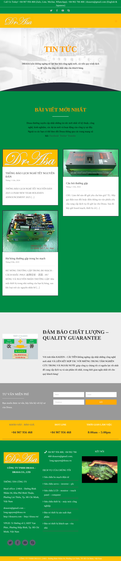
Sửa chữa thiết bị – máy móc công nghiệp (60, 503)
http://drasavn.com (13, 516)
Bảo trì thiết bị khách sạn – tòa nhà (58, 525)
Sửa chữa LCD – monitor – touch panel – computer (60, 492)
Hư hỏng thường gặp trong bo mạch (30, 229)
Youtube (72, 135)
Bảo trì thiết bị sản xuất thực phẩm (57, 514)
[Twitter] (10, 543)
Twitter (63, 135)
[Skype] (33, 543)
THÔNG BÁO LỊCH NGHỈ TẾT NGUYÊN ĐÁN (30, 156)
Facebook (54, 135)
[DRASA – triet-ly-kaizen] (20, 335)
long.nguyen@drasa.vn (15, 512)
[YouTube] (25, 543)
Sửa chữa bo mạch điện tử (56, 477)
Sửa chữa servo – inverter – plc (59, 483)
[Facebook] (18, 543)
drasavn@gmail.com (13, 508)
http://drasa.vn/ (31, 516)
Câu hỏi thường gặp (91, 161)
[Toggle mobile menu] (116, 21)
